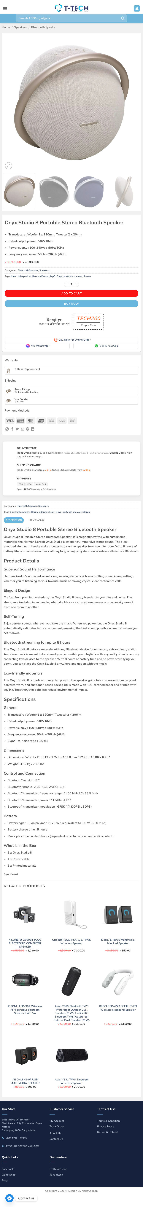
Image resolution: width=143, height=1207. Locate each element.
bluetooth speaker (21, 276)
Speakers (20, 27)
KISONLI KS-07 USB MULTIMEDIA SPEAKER (25, 1081)
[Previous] (11, 102)
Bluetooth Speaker (44, 27)
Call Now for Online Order (74, 340)
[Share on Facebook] (12, 429)
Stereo (87, 276)
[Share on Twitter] (17, 429)
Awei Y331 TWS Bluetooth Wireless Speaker (71, 1081)
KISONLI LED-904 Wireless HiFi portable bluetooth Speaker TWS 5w (25, 1009)
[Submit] (123, 18)
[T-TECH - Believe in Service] (71, 8)
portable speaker (72, 276)
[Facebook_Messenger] (9, 1198)
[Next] (131, 102)
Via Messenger (40, 345)
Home (6, 27)
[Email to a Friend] (22, 429)
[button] (5, 8)
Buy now (71, 304)
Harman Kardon (40, 276)
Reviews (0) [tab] (37, 520)
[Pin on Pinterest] (27, 429)
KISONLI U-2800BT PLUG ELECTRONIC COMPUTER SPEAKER (25, 943)
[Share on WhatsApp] (7, 429)
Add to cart (71, 293)
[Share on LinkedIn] (32, 429)
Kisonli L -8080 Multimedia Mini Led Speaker (118, 941)
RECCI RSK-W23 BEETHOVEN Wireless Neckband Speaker (118, 1007)
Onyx (59, 276)
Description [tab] (13, 520)
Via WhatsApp (108, 345)
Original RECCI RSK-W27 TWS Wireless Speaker (71, 941)
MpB (52, 276)
